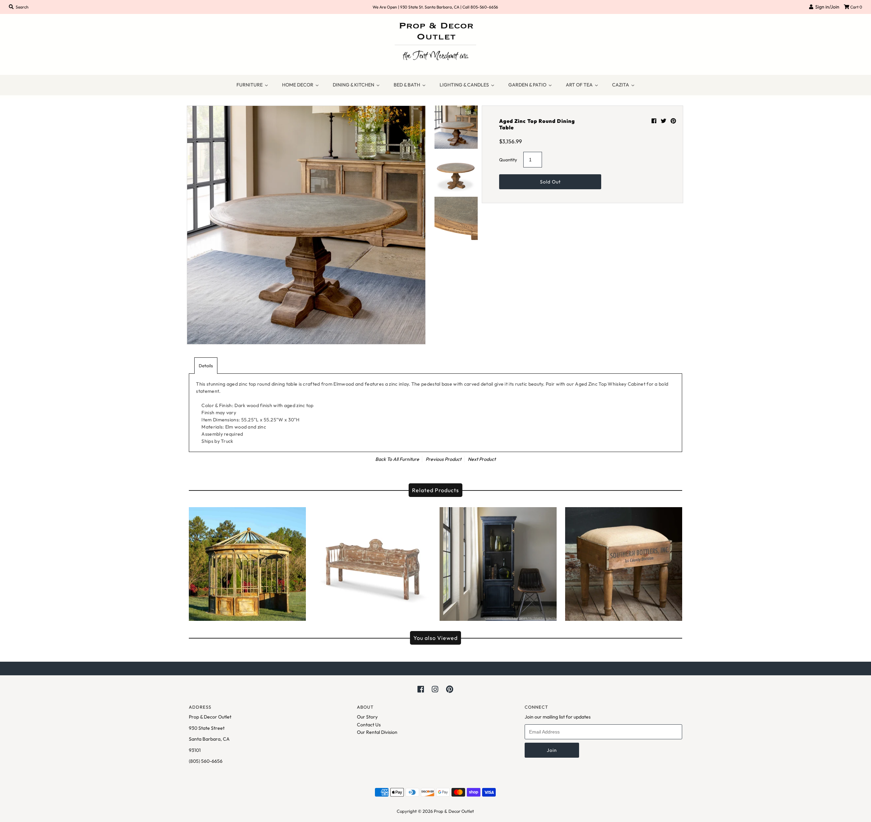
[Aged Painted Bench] (372, 562)
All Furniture (406, 459)
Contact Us (369, 725)
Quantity (508, 159)
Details (206, 365)
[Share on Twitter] (664, 120)
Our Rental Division (377, 732)
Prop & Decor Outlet (454, 811)
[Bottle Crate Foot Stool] (623, 562)
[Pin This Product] (673, 120)
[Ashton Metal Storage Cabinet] (498, 562)
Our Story (367, 717)
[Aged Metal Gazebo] (247, 562)
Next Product (482, 459)
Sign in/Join (826, 7)
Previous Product (443, 459)
